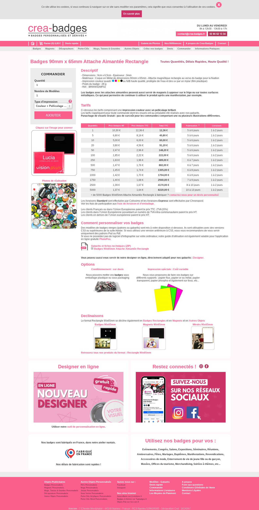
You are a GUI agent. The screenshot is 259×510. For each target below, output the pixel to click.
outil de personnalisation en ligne (86, 426)
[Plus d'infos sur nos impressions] (168, 297)
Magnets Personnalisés (54, 488)
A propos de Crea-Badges (199, 43)
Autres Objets (131, 48)
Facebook (121, 485)
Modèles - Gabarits (160, 482)
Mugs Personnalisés (89, 488)
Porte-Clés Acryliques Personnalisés (96, 496)
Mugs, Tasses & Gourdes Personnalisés (61, 491)
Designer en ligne (78, 366)
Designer (198, 257)
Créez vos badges (153, 48)
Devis (170, 48)
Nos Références (173, 43)
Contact (222, 43)
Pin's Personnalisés (89, 485)
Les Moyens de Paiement (163, 493)
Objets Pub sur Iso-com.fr (128, 502)
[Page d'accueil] (33, 44)
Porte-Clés (83, 48)
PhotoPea (104, 239)
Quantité (39, 80)
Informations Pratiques (207, 48)
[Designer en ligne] (78, 397)
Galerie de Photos (150, 43)
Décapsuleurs (66, 48)
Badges (37, 48)
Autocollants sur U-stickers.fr (129, 496)
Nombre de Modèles (46, 91)
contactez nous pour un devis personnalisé (194, 195)
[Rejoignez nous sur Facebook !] (207, 366)
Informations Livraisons (162, 490)
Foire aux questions (192, 484)
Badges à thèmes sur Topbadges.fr (132, 499)
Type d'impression (45, 101)
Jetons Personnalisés (90, 491)
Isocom (73, 508)
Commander (184, 48)
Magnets (49, 48)
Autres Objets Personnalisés (56, 496)
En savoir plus (131, 13)
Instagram (121, 488)
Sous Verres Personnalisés (92, 493)
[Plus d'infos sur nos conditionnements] (107, 286)
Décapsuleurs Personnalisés (56, 493)
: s (107, 269)
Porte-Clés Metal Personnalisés (94, 499)
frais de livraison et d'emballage (135, 203)
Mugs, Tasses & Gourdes (106, 48)
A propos (187, 482)
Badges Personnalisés (53, 485)
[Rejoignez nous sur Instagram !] (201, 366)
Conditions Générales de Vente (198, 487)
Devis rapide (71, 43)
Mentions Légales (191, 490)
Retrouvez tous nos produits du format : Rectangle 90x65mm (116, 352)
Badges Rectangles (154, 320)
